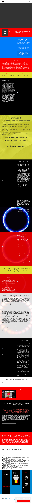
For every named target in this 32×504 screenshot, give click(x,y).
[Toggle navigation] (29, 1)
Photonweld (8, 498)
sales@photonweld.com (6, 486)
